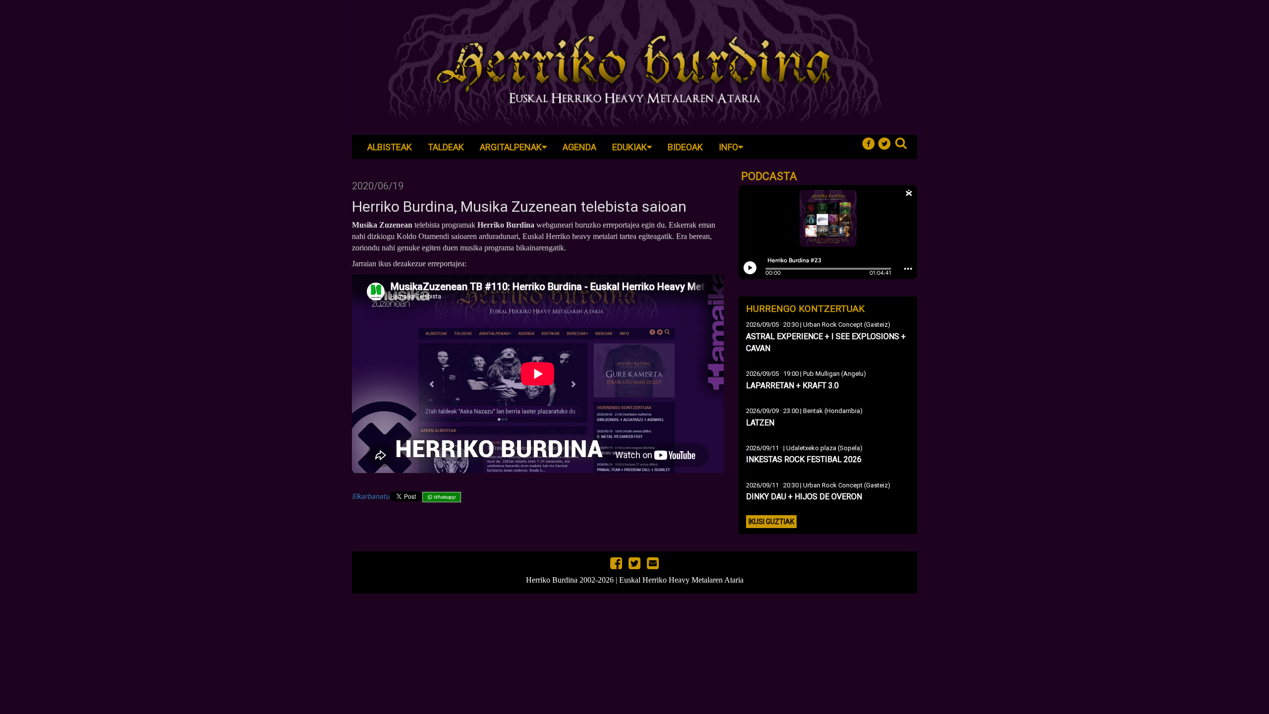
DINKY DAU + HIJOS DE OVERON (804, 496)
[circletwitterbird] (886, 142)
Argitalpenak (511, 147)
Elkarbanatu (371, 496)
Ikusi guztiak (771, 522)
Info (728, 147)
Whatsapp (444, 497)
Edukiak (629, 147)
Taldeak (446, 147)
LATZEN (760, 422)
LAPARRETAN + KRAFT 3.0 (792, 385)
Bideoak (685, 147)
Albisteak (389, 147)
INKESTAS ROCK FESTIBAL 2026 (804, 459)
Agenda (579, 147)
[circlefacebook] (871, 142)
